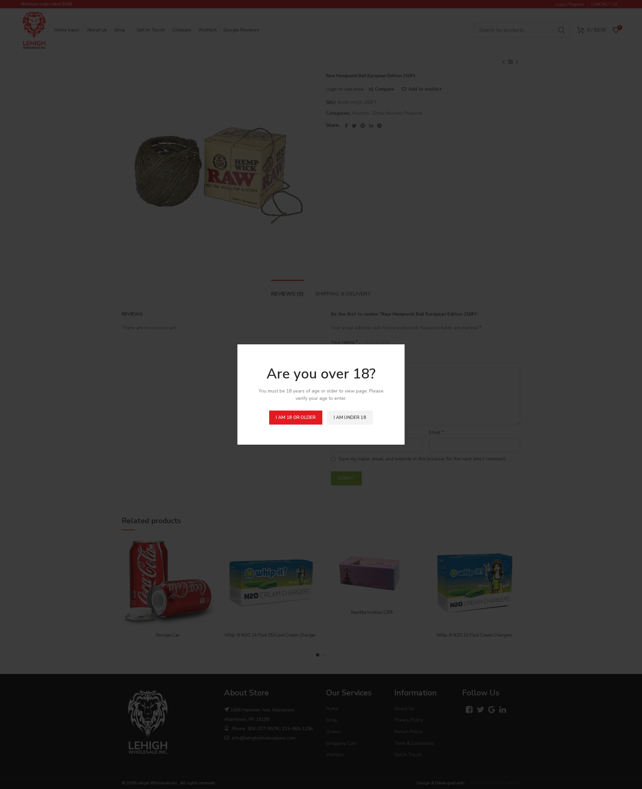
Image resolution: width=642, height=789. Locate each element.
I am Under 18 (350, 418)
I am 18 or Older (296, 418)
